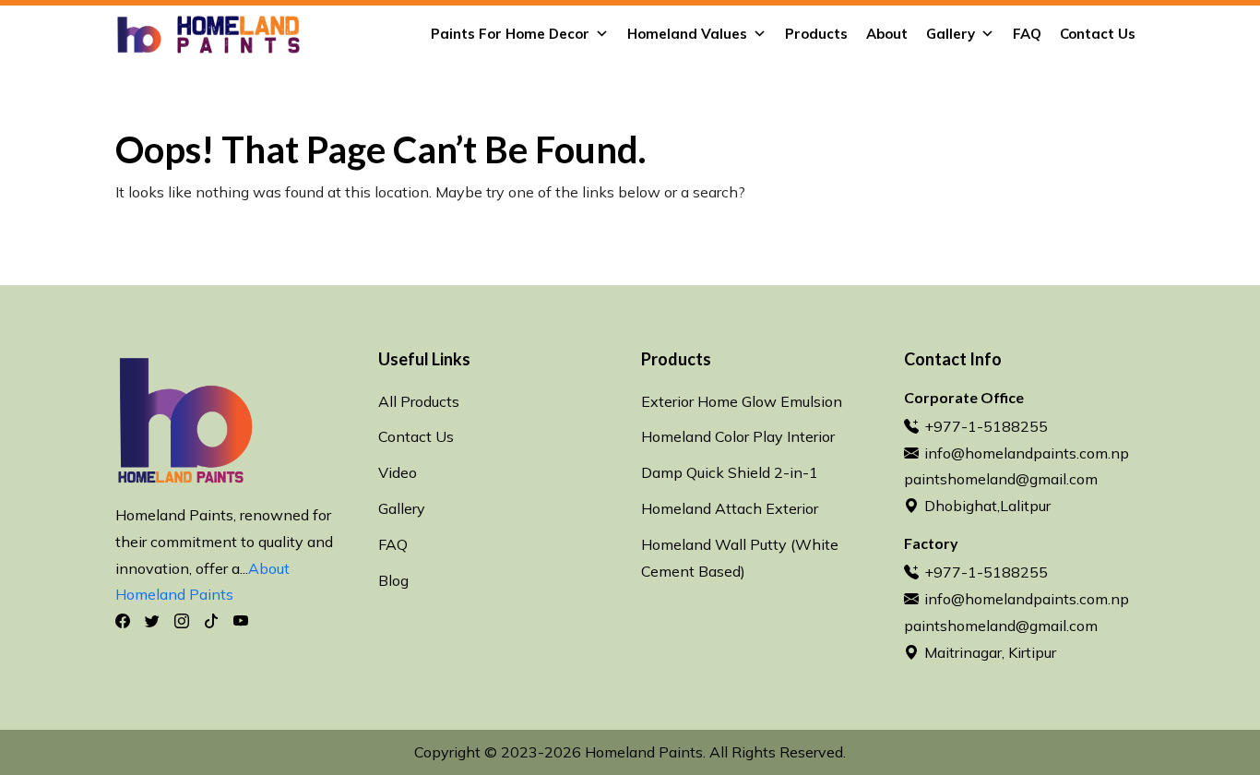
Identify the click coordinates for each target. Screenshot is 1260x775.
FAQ (1027, 33)
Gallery (950, 33)
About (887, 33)
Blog (393, 580)
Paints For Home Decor (510, 33)
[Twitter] (152, 621)
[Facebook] (122, 621)
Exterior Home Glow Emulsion (741, 401)
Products (816, 33)
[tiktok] (211, 621)
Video (397, 472)
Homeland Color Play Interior (738, 436)
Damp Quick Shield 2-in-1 (729, 472)
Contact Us (1097, 33)
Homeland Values (687, 33)
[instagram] (181, 621)
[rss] (240, 621)
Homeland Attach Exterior (729, 508)
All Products (418, 401)
